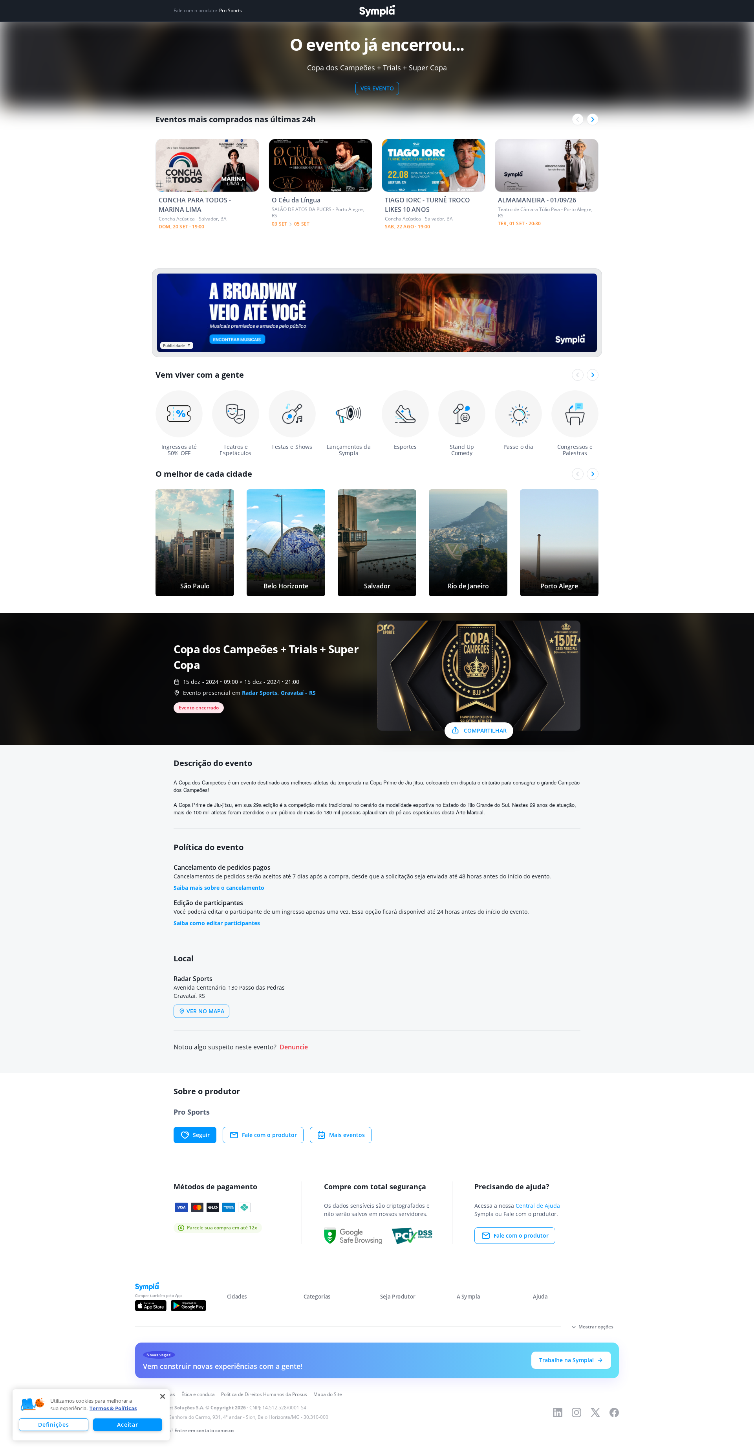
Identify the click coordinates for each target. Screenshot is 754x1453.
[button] (32, 1404)
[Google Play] (188, 1305)
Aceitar (127, 1424)
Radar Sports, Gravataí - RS (279, 692)
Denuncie (294, 1047)
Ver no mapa (205, 1011)
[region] (91, 1414)
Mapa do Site (327, 1394)
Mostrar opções (595, 1326)
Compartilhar (485, 730)
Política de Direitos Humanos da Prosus (264, 1394)
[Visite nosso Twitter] (595, 1412)
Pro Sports (230, 10)
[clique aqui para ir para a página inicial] (377, 10)
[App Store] (151, 1305)
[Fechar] (162, 1396)
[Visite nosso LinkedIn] (557, 1412)
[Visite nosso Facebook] (614, 1412)
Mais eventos (347, 1135)
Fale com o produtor (269, 1135)
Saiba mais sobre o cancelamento (219, 887)
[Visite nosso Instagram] (576, 1412)
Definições (53, 1424)
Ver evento (377, 88)
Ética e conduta (198, 1394)
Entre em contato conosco (204, 1430)
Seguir (201, 1135)
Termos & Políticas (113, 1408)
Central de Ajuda (538, 1205)
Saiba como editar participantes (217, 923)
